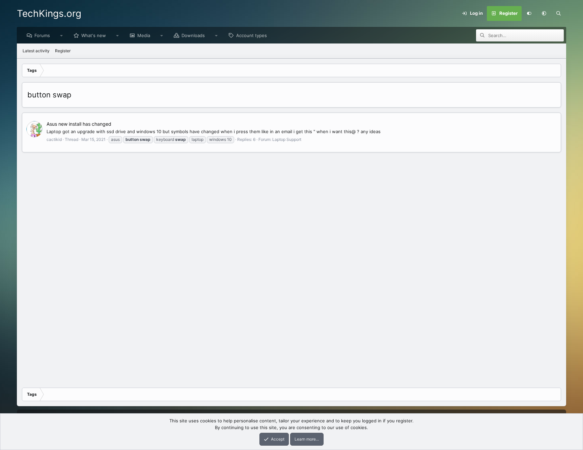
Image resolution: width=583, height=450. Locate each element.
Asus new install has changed (79, 124)
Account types (251, 35)
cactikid (54, 139)
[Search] (558, 13)
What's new (93, 35)
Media (143, 35)
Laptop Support (286, 139)
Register (63, 50)
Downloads (193, 35)
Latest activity (36, 50)
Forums (42, 35)
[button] (543, 13)
